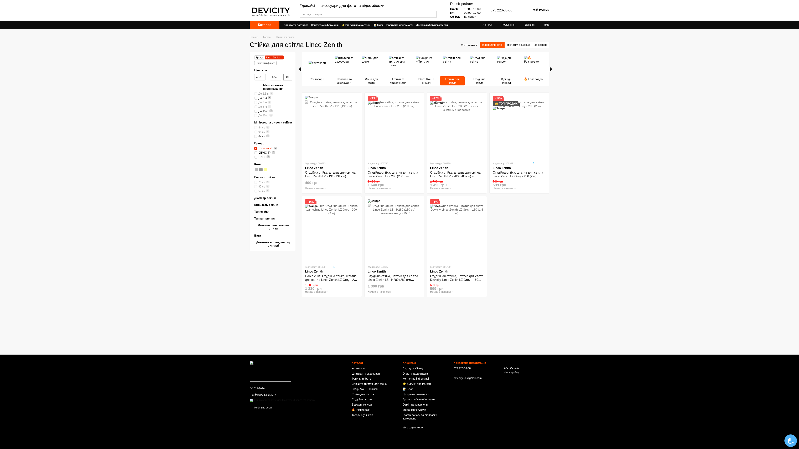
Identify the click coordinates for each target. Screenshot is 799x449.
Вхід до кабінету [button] (413, 368)
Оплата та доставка (296, 25)
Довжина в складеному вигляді (273, 244)
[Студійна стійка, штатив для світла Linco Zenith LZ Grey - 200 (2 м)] (519, 127)
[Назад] (300, 69)
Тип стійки (261, 211)
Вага (257, 235)
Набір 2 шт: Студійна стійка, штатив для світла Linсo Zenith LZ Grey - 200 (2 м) (331, 279)
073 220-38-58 (501, 10)
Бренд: (260, 57)
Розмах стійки (264, 177)
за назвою (541, 44)
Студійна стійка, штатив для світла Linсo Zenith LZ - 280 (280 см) (393, 174)
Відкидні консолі (362, 404)
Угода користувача (414, 409)
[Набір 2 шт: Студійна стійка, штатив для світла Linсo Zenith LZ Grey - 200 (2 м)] (332, 230)
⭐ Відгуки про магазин (356, 25)
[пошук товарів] (433, 14)
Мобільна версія (263, 407)
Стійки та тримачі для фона (369, 383)
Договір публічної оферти (432, 25)
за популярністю (492, 44)
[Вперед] (551, 69)
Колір (258, 163)
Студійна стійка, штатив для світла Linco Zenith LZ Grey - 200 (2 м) (518, 174)
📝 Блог (378, 25)
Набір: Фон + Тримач (365, 389)
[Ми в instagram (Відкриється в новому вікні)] (476, 25)
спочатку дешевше (518, 44)
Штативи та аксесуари (366, 373)
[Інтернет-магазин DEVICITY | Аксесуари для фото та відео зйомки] (270, 371)
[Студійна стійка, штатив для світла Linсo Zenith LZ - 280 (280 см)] (394, 127)
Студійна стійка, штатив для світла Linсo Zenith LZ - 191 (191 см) (330, 174)
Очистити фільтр (265, 63)
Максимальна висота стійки (273, 226)
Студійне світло (362, 399)
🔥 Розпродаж (361, 409)
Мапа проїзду (512, 372)
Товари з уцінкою (362, 415)
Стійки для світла (363, 394)
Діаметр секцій (265, 197)
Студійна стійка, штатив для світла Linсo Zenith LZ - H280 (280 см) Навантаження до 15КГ (393, 279)
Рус (490, 25)
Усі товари (358, 368)
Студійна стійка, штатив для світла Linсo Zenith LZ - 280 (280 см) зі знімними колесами (455, 176)
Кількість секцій (266, 204)
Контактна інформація (325, 25)
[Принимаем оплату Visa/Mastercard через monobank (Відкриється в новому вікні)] (282, 400)
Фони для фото (361, 378)
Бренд (258, 143)
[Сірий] (256, 170)
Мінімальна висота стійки (273, 122)
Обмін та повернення (416, 404)
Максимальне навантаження (273, 87)
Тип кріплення (264, 218)
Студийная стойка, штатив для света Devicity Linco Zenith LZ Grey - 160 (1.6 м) (456, 279)
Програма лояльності (399, 25)
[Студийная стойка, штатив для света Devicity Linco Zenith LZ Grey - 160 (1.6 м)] (457, 230)
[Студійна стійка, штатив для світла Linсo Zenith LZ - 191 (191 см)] (332, 127)
